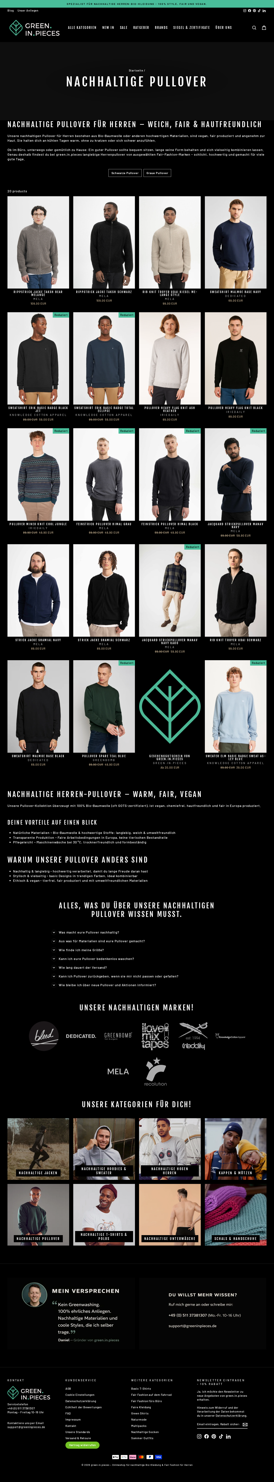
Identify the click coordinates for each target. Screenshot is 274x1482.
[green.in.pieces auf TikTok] (221, 1436)
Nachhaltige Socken (145, 1432)
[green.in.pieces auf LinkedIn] (228, 1436)
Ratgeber (141, 28)
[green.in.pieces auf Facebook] (206, 1436)
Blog (10, 10)
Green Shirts (140, 1413)
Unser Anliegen (28, 10)
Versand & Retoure (78, 1438)
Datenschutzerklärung (80, 1401)
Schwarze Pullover (125, 173)
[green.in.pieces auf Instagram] (199, 1436)
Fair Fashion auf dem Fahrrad (151, 1394)
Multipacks (139, 1425)
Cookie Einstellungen (80, 1394)
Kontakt (70, 1425)
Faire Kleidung (141, 1407)
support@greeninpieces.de (26, 1427)
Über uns (223, 28)
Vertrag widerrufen (82, 1445)
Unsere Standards (77, 1432)
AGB (68, 1388)
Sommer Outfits (142, 1438)
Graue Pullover (157, 173)
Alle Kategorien (82, 28)
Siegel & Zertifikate (191, 28)
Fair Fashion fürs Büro (146, 1401)
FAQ (68, 1413)
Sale (124, 28)
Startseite (136, 70)
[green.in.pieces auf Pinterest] (214, 1436)
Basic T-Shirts (141, 1388)
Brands (161, 28)
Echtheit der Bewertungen (83, 1407)
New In (108, 28)
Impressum (73, 1419)
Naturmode (139, 1419)
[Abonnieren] (245, 1424)
